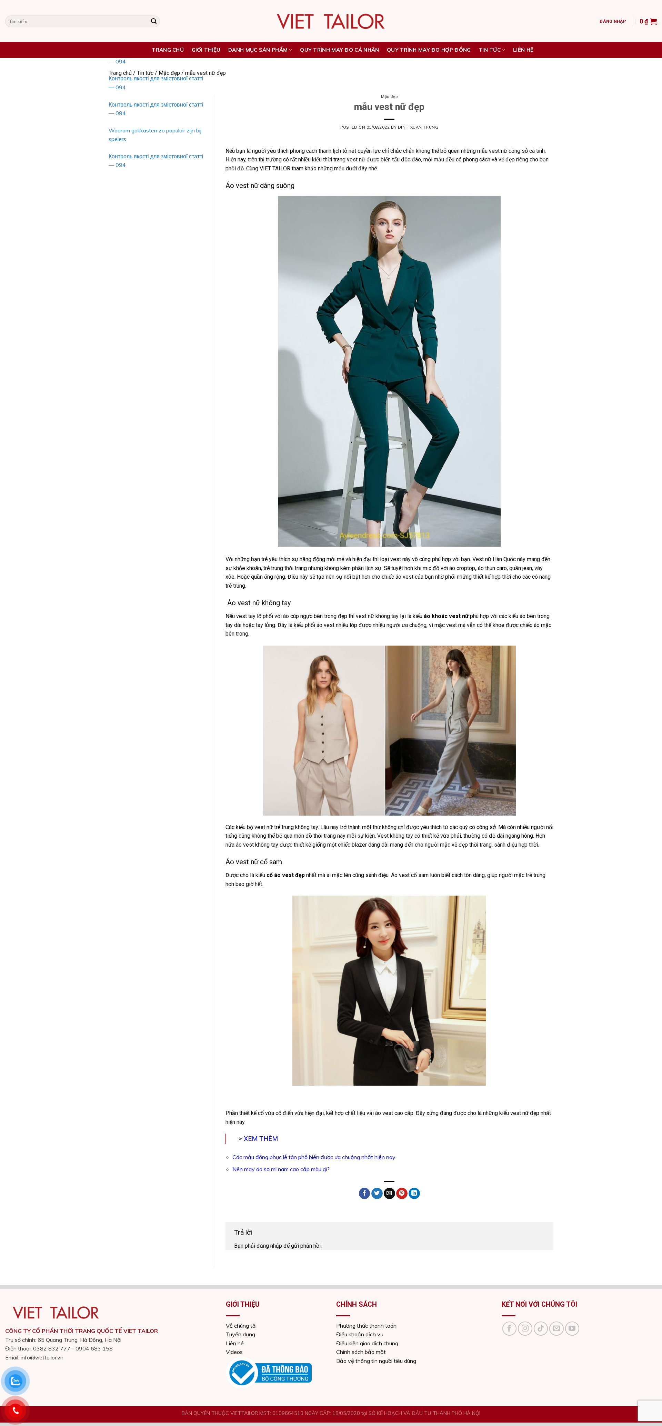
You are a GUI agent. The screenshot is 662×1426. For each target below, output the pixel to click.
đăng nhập (269, 1246)
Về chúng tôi (241, 1325)
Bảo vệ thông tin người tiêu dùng (376, 1360)
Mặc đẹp (389, 96)
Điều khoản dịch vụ (359, 1334)
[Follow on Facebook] (509, 1329)
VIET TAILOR (274, 168)
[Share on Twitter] (377, 1193)
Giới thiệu (206, 50)
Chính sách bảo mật (361, 1351)
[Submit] (154, 21)
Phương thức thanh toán (366, 1325)
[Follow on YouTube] (572, 1329)
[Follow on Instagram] (525, 1329)
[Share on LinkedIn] (414, 1193)
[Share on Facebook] (364, 1193)
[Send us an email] (556, 1329)
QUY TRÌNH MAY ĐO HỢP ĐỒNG (429, 50)
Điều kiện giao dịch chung (367, 1343)
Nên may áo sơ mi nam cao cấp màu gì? (281, 1169)
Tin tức (490, 50)
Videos (234, 1351)
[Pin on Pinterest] (402, 1193)
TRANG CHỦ (168, 50)
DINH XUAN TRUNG (418, 127)
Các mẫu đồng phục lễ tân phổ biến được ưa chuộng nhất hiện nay (313, 1157)
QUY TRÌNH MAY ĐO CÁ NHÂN (339, 50)
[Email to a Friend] (389, 1193)
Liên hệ (523, 50)
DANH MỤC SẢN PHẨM (258, 50)
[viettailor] (331, 21)
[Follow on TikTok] (541, 1329)
